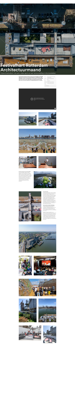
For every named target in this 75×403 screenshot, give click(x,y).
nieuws (61, 2)
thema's (46, 2)
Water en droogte (49, 76)
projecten (54, 2)
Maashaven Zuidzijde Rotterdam (50, 78)
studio (67, 2)
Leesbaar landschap (49, 77)
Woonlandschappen (53, 76)
